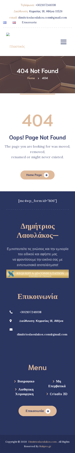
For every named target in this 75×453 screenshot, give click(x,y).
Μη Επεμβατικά (57, 383)
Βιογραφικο (26, 381)
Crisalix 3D (59, 393)
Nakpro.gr (45, 446)
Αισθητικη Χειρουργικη (24, 391)
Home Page (34, 175)
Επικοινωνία (29, 22)
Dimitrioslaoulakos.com (42, 441)
